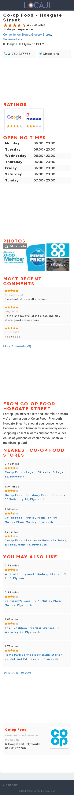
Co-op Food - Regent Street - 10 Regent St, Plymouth (36, 474)
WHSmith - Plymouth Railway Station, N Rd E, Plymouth (35, 576)
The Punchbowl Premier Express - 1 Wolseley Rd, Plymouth (32, 630)
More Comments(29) (17, 346)
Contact (10, 785)
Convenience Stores (16, 34)
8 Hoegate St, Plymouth (22, 744)
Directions (50, 54)
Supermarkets (12, 39)
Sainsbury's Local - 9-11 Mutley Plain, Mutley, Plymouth (33, 603)
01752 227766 (19, 54)
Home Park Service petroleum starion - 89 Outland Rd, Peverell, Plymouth (35, 657)
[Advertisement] (37, 79)
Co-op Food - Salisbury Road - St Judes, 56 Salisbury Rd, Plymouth (35, 497)
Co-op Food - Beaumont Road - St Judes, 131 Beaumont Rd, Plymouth (36, 542)
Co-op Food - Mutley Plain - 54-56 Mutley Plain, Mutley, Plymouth (31, 519)
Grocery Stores (41, 34)
